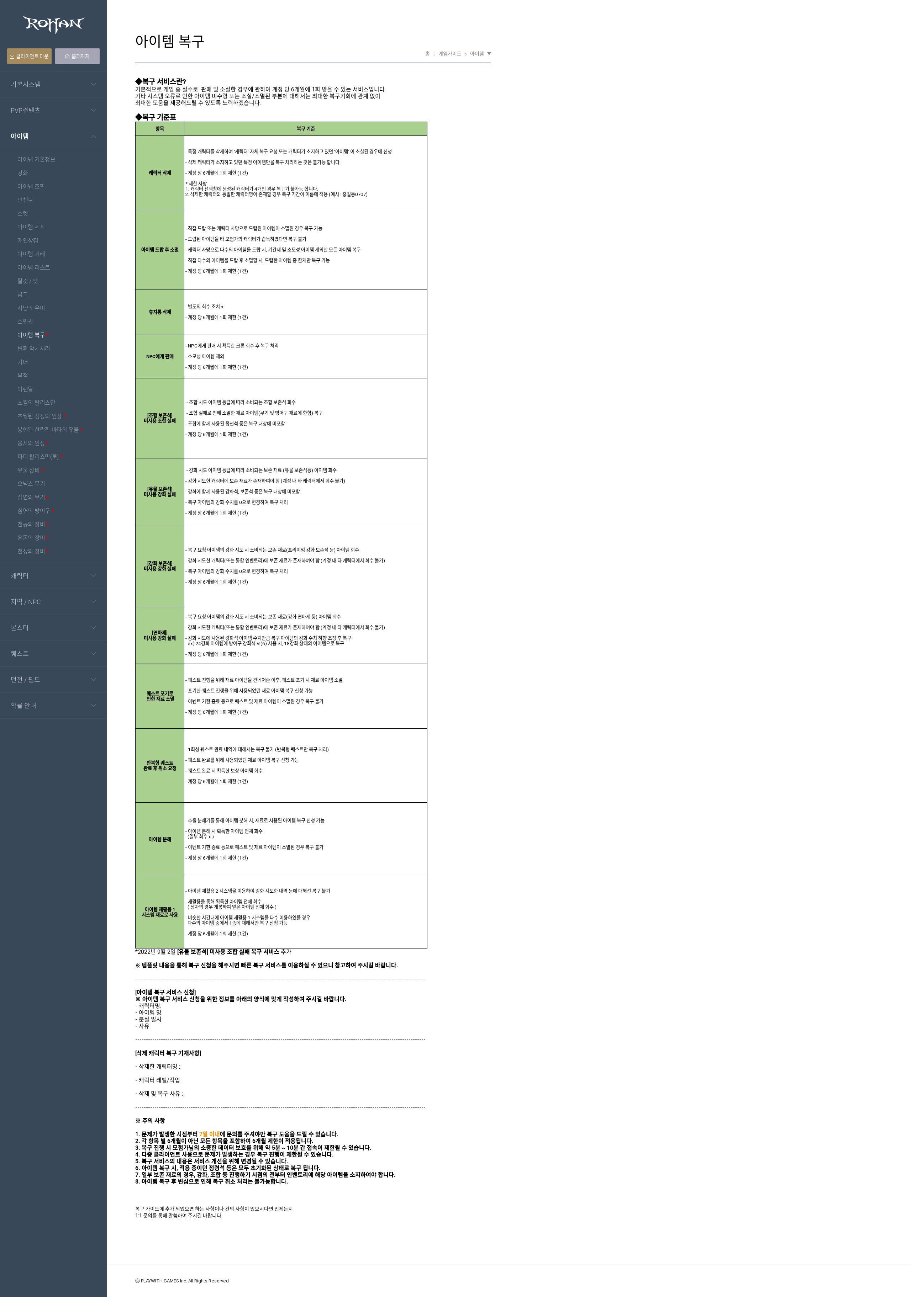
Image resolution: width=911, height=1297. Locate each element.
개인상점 (27, 241)
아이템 (20, 136)
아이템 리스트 (33, 268)
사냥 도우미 (31, 308)
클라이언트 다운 (32, 56)
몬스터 (20, 627)
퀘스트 (20, 653)
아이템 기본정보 (36, 159)
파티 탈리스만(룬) (38, 457)
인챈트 (25, 200)
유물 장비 (28, 470)
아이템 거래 (31, 254)
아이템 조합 (31, 187)
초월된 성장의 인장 (39, 416)
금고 (22, 295)
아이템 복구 (31, 335)
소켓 (22, 214)
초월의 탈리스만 (36, 403)
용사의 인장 (31, 443)
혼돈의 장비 (31, 538)
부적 (22, 376)
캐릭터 (20, 576)
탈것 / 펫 (27, 281)
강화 (22, 173)
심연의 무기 (31, 497)
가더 (22, 362)
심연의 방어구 (33, 511)
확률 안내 (23, 705)
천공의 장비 (31, 524)
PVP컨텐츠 (26, 110)
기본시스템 (26, 84)
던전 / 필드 (25, 679)
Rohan (53, 25)
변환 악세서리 (33, 349)
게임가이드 (450, 54)
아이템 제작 (31, 227)
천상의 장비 (31, 551)
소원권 (25, 322)
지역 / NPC (26, 601)
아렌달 (25, 389)
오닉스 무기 (31, 484)
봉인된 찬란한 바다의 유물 (48, 430)
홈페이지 (81, 56)
